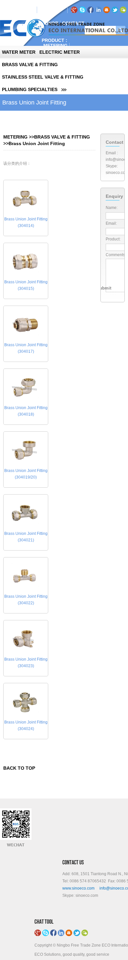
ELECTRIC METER (59, 52)
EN (43, 9)
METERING (55, 45)
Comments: (116, 255)
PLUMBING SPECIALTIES (29, 89)
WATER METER (18, 52)
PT (59, 9)
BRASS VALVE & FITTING (30, 64)
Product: (113, 239)
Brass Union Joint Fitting (37, 143)
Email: (111, 223)
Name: (111, 207)
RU (51, 9)
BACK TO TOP (19, 768)
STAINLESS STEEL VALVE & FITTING (42, 77)
